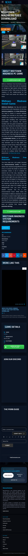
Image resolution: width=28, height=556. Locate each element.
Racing (16, 304)
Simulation (21, 304)
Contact (5, 544)
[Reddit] (24, 255)
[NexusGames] (12, 2)
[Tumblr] (21, 255)
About (4, 539)
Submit (7, 445)
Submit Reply (18, 433)
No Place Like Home (14, 153)
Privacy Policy (6, 537)
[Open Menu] (2, 2)
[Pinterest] (14, 255)
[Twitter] (7, 255)
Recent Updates (6, 519)
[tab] (3, 31)
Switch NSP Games (7, 530)
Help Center (5, 548)
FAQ (4, 546)
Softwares (5, 523)
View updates (8, 475)
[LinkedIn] (17, 255)
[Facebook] (3, 255)
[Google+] (10, 255)
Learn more (6, 511)
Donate (4, 525)
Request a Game (7, 521)
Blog (4, 542)
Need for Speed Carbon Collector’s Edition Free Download (10, 309)
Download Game (15, 80)
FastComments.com (15, 457)
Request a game (19, 475)
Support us (14, 480)
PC (4, 313)
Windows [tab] (5, 228)
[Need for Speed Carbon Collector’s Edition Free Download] (14, 288)
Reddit (4, 527)
